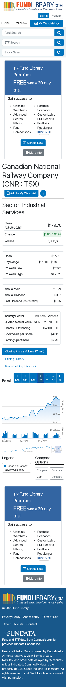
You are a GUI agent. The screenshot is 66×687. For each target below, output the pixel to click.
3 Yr (46, 377)
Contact (31, 624)
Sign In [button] (44, 15)
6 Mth (33, 377)
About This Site (13, 624)
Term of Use (50, 617)
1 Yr (40, 377)
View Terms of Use (39, 655)
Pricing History (14, 359)
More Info (35, 152)
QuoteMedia (55, 651)
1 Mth (17, 377)
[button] (59, 32)
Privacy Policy (11, 617)
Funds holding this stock (20, 366)
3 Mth (25, 377)
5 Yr (53, 377)
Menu (20, 23)
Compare (57, 470)
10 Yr (60, 377)
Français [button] (56, 15)
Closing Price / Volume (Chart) (24, 351)
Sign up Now (34, 143)
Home (5, 23)
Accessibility (31, 617)
